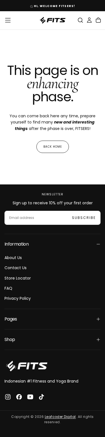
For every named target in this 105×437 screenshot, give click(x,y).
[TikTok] (41, 396)
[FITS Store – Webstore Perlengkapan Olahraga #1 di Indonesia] (26, 366)
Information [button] (16, 244)
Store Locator (17, 278)
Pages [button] (10, 319)
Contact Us (15, 268)
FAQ (8, 288)
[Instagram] (7, 396)
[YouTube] (30, 396)
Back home (52, 147)
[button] (7, 20)
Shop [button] (9, 339)
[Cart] (98, 20)
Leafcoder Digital (60, 416)
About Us (13, 257)
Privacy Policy (17, 298)
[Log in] (89, 20)
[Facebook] (19, 396)
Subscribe (84, 217)
